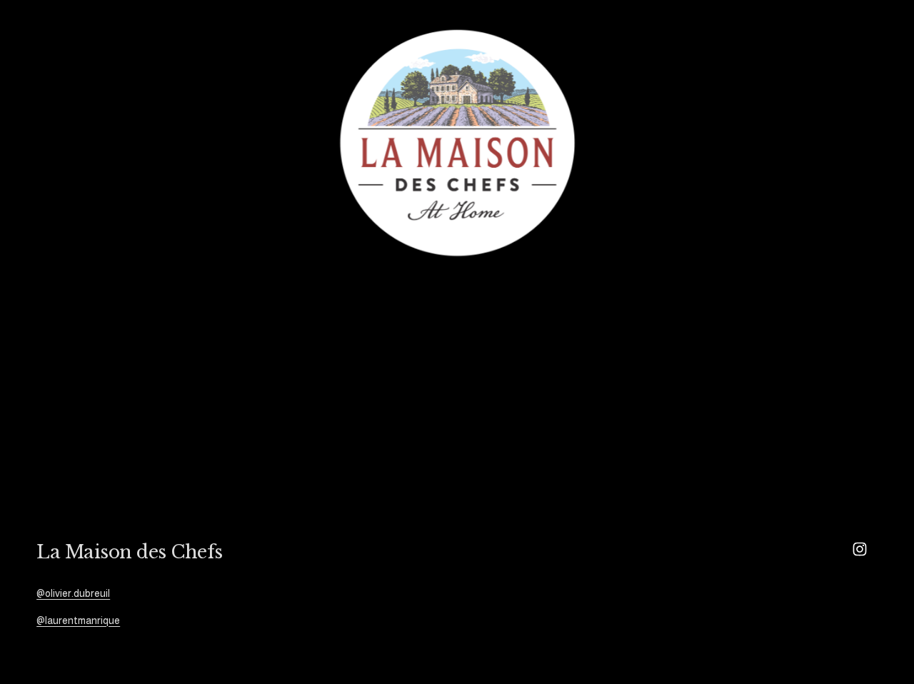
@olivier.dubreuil (73, 593)
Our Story (60, 142)
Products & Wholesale (219, 142)
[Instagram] (860, 549)
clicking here (241, 416)
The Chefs (125, 142)
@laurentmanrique (78, 620)
